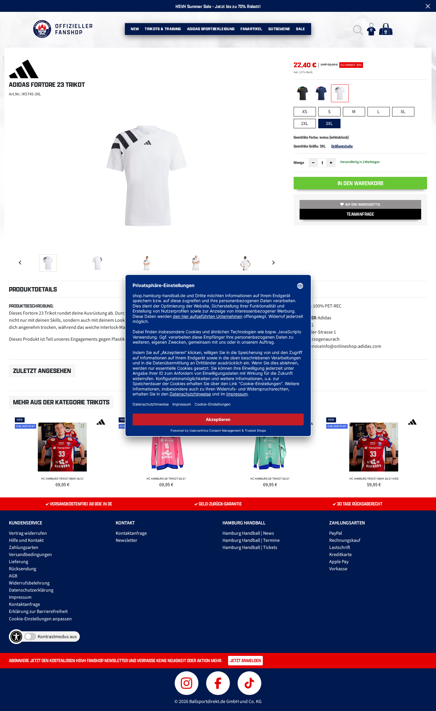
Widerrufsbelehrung (29, 583)
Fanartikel (251, 28)
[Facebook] (219, 682)
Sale (300, 28)
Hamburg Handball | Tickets (249, 547)
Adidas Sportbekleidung (211, 28)
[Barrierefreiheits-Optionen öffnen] (16, 636)
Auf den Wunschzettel (363, 204)
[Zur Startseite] (62, 29)
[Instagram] (187, 682)
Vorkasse (338, 569)
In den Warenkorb (361, 183)
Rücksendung (22, 569)
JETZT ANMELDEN (245, 660)
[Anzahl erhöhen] (331, 162)
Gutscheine (279, 28)
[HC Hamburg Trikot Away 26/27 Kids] (373, 451)
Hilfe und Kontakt (26, 540)
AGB (13, 576)
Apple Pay (339, 562)
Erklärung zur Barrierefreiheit (38, 611)
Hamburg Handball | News (248, 533)
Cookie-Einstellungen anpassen (40, 619)
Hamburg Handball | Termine (251, 540)
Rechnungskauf (344, 540)
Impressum (20, 597)
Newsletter (126, 540)
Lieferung (18, 562)
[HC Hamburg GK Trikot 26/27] (166, 451)
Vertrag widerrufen (28, 533)
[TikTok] (249, 682)
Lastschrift (339, 547)
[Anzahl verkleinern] (313, 162)
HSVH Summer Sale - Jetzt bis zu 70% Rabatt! (218, 6)
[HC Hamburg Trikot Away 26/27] (62, 451)
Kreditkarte (340, 555)
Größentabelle (342, 146)
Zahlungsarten (23, 547)
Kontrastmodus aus (57, 636)
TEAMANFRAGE (360, 214)
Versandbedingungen (30, 555)
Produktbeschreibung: (31, 306)
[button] (357, 29)
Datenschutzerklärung (31, 590)
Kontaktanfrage (24, 604)
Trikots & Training (163, 28)
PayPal (335, 533)
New (135, 28)
